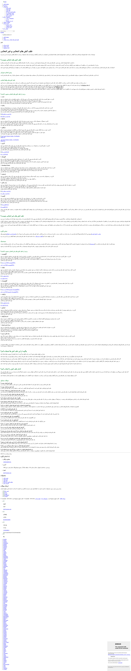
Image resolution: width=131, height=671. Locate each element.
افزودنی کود (8, 15)
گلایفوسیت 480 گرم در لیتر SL (7, 265)
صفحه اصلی (6, 4)
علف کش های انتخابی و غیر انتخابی (11, 39)
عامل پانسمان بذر (10, 13)
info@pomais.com (7, 472)
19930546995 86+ (7, 462)
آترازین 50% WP (4, 154)
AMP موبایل (62, 498)
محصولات (5, 6)
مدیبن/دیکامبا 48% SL (5, 116)
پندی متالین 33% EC (5, 193)
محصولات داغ (44, 498)
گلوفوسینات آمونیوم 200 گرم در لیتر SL (9, 292)
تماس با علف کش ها (96, 234)
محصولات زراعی (10, 18)
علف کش (8, 10)
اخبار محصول (9, 26)
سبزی (7, 19)
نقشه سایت (37, 498)
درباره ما (5, 5)
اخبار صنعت (8, 24)
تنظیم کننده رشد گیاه (10, 11)
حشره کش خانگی (10, 14)
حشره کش (8, 8)
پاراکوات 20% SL (4, 305)
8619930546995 (6, 519)
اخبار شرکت (6, 23)
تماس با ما (5, 28)
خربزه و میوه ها (9, 21)
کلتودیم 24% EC (4, 207)
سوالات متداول (6, 22)
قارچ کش (8, 9)
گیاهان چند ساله (39, 236)
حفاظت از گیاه (6, 17)
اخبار (4, 38)
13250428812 (6, 530)
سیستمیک (92, 244)
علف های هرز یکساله (11, 234)
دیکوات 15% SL (4, 278)
